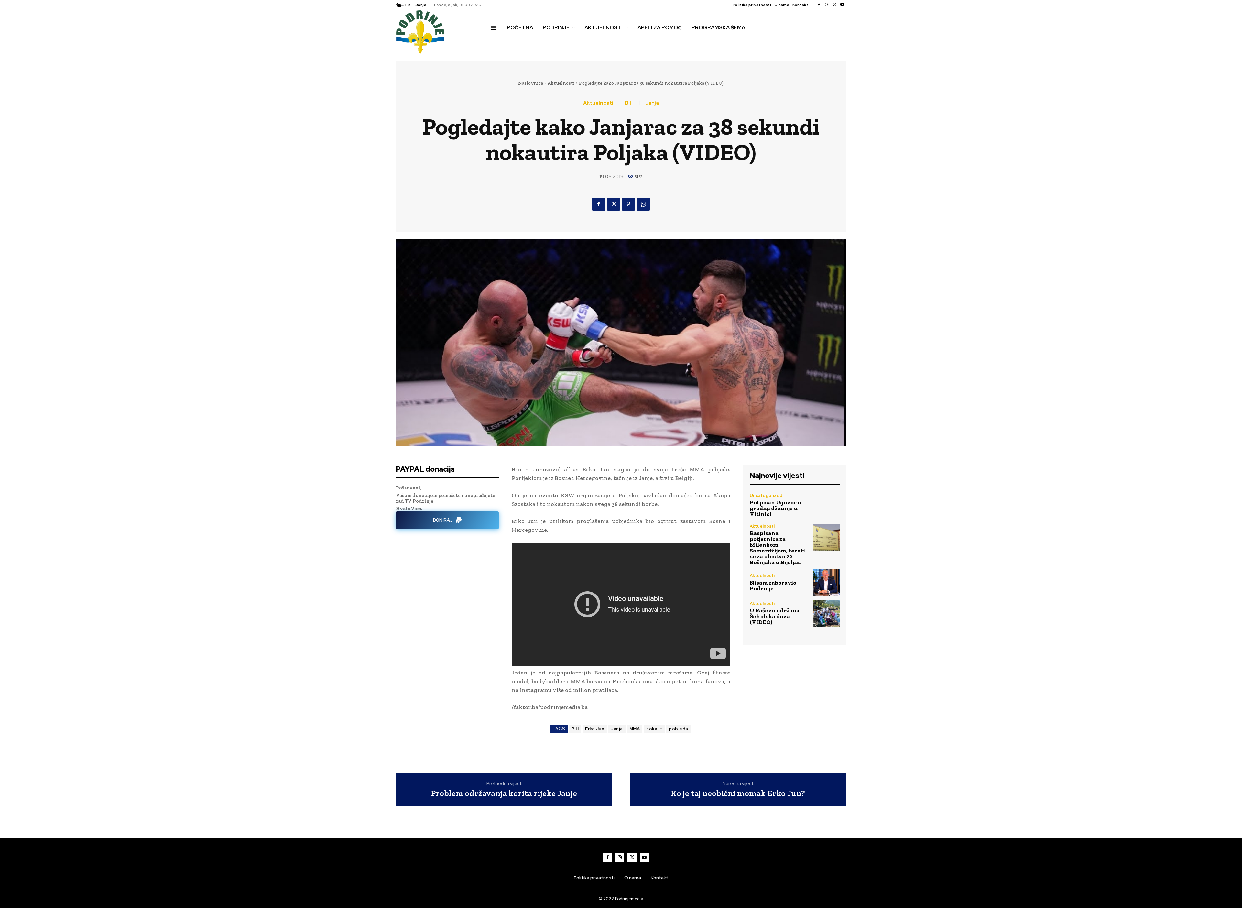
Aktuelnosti (561, 83)
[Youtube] (842, 5)
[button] (498, 41)
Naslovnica (530, 83)
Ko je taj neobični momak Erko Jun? (738, 793)
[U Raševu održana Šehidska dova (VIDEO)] (826, 613)
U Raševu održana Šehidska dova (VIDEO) (775, 616)
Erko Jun (594, 729)
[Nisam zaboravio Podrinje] (826, 582)
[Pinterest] (628, 204)
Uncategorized (766, 495)
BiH (629, 103)
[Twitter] (834, 5)
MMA (634, 729)
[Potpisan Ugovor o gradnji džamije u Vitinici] (826, 504)
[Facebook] (819, 5)
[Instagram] (827, 5)
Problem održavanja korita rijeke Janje (504, 793)
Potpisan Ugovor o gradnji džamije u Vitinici (775, 508)
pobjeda (678, 729)
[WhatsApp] (643, 204)
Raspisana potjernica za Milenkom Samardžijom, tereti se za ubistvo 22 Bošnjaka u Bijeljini (777, 548)
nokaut (654, 729)
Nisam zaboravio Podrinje (773, 585)
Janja (652, 103)
